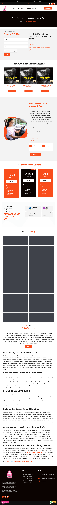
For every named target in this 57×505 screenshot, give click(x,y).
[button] (52, 211)
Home (21, 21)
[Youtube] (54, 4)
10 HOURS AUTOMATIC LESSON (45, 86)
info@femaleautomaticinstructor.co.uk (41, 47)
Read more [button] (28, 215)
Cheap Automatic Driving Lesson (34, 452)
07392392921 (34, 44)
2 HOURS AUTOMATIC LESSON (28, 86)
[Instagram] (52, 4)
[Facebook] (49, 4)
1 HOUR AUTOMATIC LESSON (12, 86)
